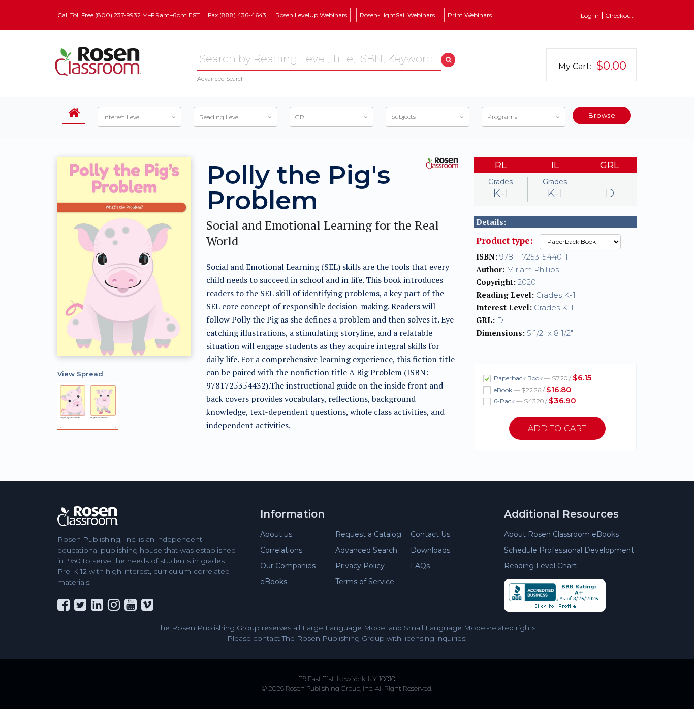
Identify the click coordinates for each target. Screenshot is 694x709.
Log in (590, 15)
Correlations (281, 550)
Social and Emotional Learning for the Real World (322, 233)
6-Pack (534, 400)
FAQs (420, 565)
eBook (532, 389)
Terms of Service (364, 581)
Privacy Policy (360, 565)
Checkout (619, 15)
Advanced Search (221, 79)
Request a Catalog (368, 534)
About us (276, 534)
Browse (601, 115)
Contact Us (430, 534)
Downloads (430, 550)
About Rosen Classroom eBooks (561, 534)
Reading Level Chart (540, 565)
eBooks (273, 581)
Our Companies (288, 565)
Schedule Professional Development (569, 550)
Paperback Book (541, 377)
